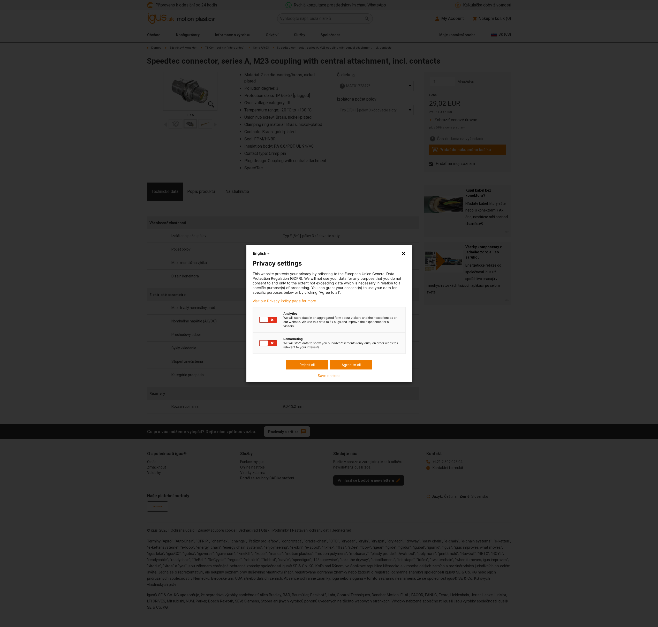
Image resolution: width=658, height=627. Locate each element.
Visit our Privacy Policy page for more (284, 301)
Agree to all (351, 364)
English (259, 253)
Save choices (329, 376)
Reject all (307, 364)
